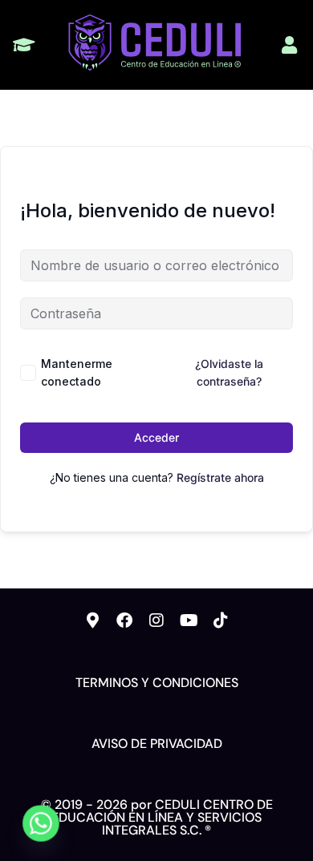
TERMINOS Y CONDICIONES (156, 682)
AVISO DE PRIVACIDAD (156, 743)
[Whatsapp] (41, 823)
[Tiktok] (221, 620)
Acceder (156, 437)
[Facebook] (124, 620)
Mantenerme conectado (76, 372)
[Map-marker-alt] (92, 620)
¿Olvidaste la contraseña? (229, 372)
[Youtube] (189, 620)
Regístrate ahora (220, 477)
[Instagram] (156, 620)
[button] (23, 44)
